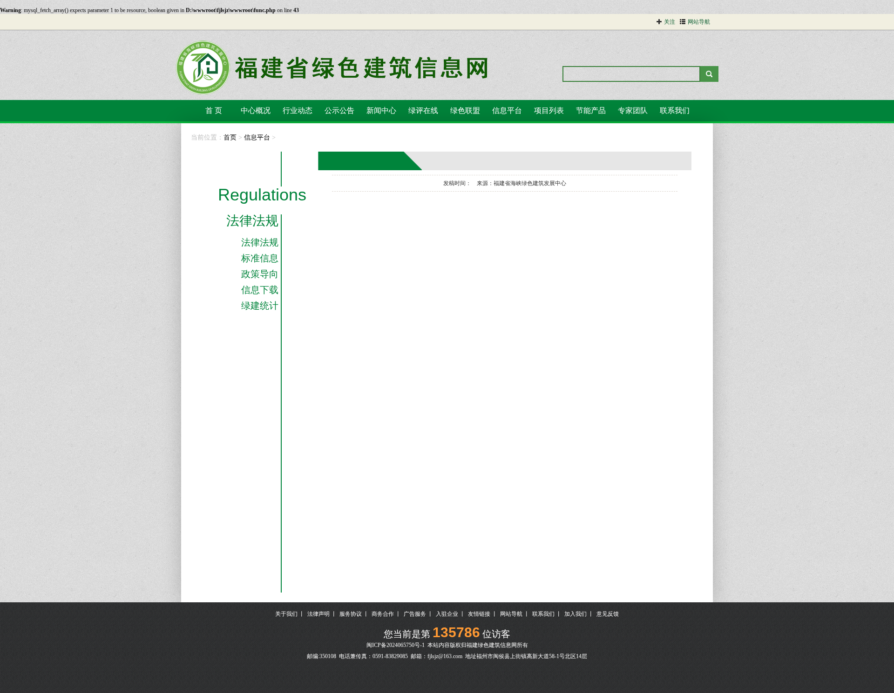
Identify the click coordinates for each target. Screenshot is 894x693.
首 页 (213, 110)
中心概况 (256, 110)
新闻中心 (381, 110)
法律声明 (318, 614)
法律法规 (252, 220)
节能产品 (591, 110)
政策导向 (259, 274)
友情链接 (479, 614)
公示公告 (339, 110)
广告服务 (415, 614)
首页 (230, 137)
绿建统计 (259, 305)
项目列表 (549, 110)
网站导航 (511, 614)
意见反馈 (607, 614)
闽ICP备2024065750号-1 (395, 645)
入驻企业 (447, 614)
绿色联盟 (465, 110)
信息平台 (507, 110)
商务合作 (383, 614)
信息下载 (259, 290)
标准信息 (259, 258)
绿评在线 (423, 110)
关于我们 (286, 614)
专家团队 (633, 110)
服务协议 (350, 614)
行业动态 (297, 110)
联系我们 (675, 110)
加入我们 (575, 614)
